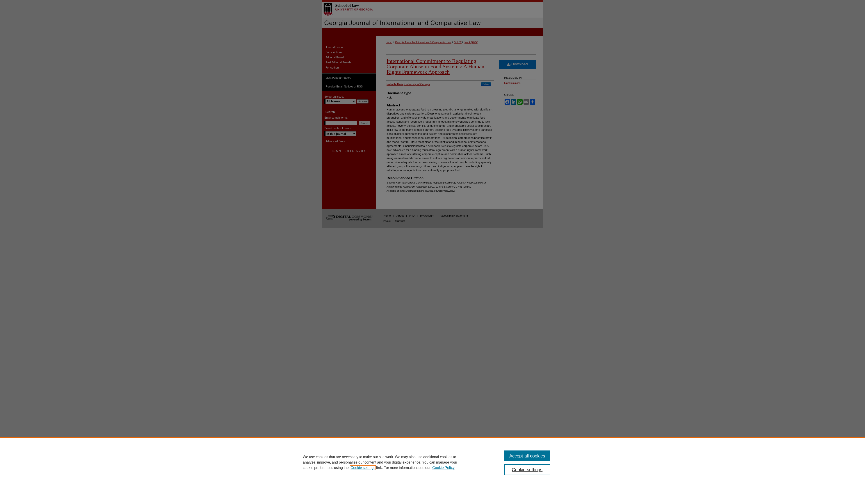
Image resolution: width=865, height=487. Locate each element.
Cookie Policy (443, 468)
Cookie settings (363, 468)
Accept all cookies (527, 455)
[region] (432, 462)
